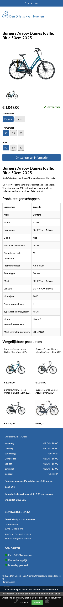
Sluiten (37, 602)
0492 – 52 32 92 (33, 3)
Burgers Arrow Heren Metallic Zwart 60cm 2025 (17, 391)
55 (13, 133)
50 (5, 133)
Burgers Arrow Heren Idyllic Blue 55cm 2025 (15, 350)
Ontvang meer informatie (31, 157)
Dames (8, 118)
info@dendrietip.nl (21, 538)
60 (21, 133)
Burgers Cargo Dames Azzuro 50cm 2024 (47, 391)
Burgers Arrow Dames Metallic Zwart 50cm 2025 (49, 350)
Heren (19, 118)
